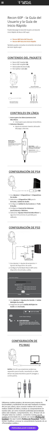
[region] (24, 416)
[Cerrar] (46, 400)
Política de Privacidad (30, 419)
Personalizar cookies (24, 428)
